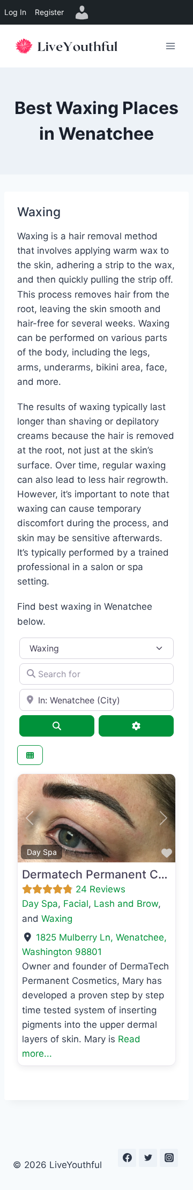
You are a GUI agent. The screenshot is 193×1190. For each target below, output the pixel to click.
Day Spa (42, 852)
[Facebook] (127, 1158)
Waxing (56, 918)
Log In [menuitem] (15, 12)
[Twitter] (148, 1158)
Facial (75, 903)
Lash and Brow (126, 903)
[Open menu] (170, 45)
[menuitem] (82, 12)
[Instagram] (169, 1158)
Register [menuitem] (49, 12)
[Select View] (30, 755)
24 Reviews (100, 889)
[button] (29, 818)
